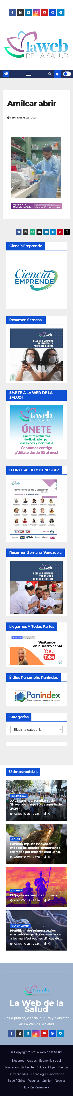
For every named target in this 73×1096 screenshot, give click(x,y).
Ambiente (27, 1067)
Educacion (12, 1067)
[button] (50, 74)
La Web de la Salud (37, 1006)
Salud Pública (17, 1080)
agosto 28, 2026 (27, 813)
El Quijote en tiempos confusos (33, 895)
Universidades (18, 1074)
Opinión (47, 1080)
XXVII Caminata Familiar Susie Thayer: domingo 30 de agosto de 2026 (36, 804)
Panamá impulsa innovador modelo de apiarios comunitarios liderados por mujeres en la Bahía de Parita (35, 850)
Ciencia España (20, 926)
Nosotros (18, 1060)
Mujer (52, 1067)
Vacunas (34, 1080)
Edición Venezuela (36, 1087)
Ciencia (15, 839)
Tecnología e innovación (47, 1074)
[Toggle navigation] (28, 74)
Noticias (60, 1080)
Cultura (16, 890)
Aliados (32, 1060)
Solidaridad (18, 796)
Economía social (50, 1060)
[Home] (6, 74)
